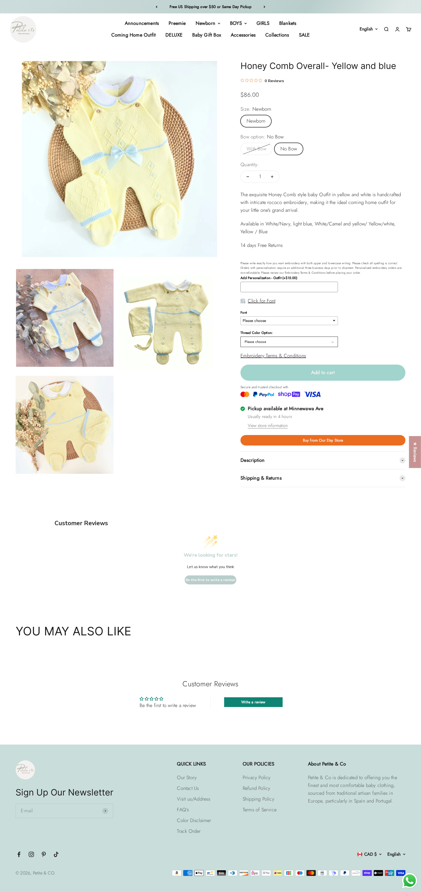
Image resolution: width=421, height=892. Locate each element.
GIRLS (263, 23)
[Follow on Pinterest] (43, 854)
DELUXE (173, 35)
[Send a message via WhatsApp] (410, 881)
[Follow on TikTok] (56, 854)
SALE (304, 35)
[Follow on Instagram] (31, 854)
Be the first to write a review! (210, 580)
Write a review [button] (253, 702)
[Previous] (156, 6)
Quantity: (249, 164)
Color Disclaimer (194, 820)
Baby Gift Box (206, 35)
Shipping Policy (258, 799)
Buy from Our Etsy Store (323, 440)
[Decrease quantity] (248, 177)
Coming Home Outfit (133, 35)
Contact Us (188, 788)
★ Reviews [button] (415, 452)
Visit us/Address (193, 799)
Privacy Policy (257, 777)
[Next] (264, 6)
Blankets (288, 23)
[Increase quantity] (272, 177)
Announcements (142, 23)
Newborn (205, 23)
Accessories (243, 35)
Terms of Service (260, 809)
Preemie (177, 23)
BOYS (236, 23)
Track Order (189, 831)
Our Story (187, 777)
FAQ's (183, 809)
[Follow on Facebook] (19, 854)
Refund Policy (256, 788)
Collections (277, 35)
